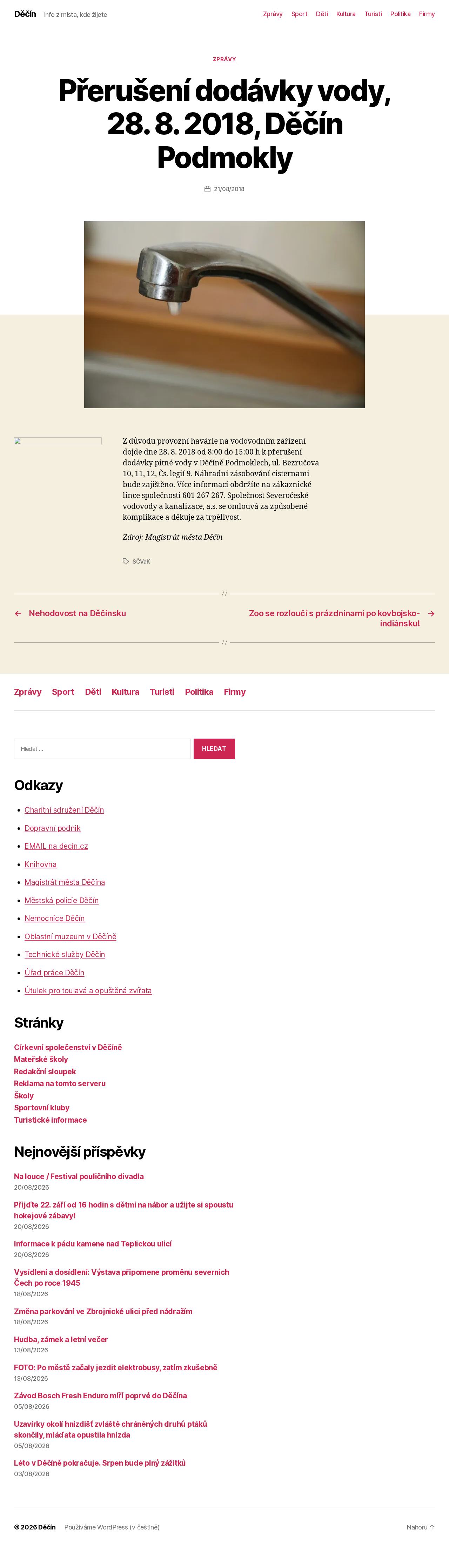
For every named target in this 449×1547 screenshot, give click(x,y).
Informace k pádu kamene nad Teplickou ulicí (93, 1243)
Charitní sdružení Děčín (64, 810)
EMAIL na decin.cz (56, 846)
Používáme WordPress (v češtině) (112, 1527)
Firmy (427, 14)
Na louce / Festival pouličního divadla (79, 1176)
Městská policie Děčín (62, 900)
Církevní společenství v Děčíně (68, 1047)
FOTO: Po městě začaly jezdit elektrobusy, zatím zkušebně (115, 1367)
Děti (322, 14)
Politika (400, 14)
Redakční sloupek (45, 1071)
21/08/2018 (229, 189)
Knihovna (41, 864)
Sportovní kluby (41, 1107)
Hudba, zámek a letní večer (61, 1339)
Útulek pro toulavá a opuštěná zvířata (88, 990)
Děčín (25, 14)
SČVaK (141, 561)
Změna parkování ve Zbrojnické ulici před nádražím (103, 1311)
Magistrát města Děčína (65, 882)
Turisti (373, 14)
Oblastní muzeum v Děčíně (70, 936)
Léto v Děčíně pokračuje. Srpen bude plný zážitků (100, 1463)
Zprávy (273, 14)
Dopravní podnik (53, 828)
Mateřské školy (41, 1059)
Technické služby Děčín (65, 954)
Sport (299, 14)
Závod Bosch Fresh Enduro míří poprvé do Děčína (100, 1395)
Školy (24, 1095)
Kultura (346, 14)
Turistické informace (50, 1120)
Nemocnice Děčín (55, 918)
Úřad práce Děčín (55, 972)
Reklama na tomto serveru (60, 1083)
